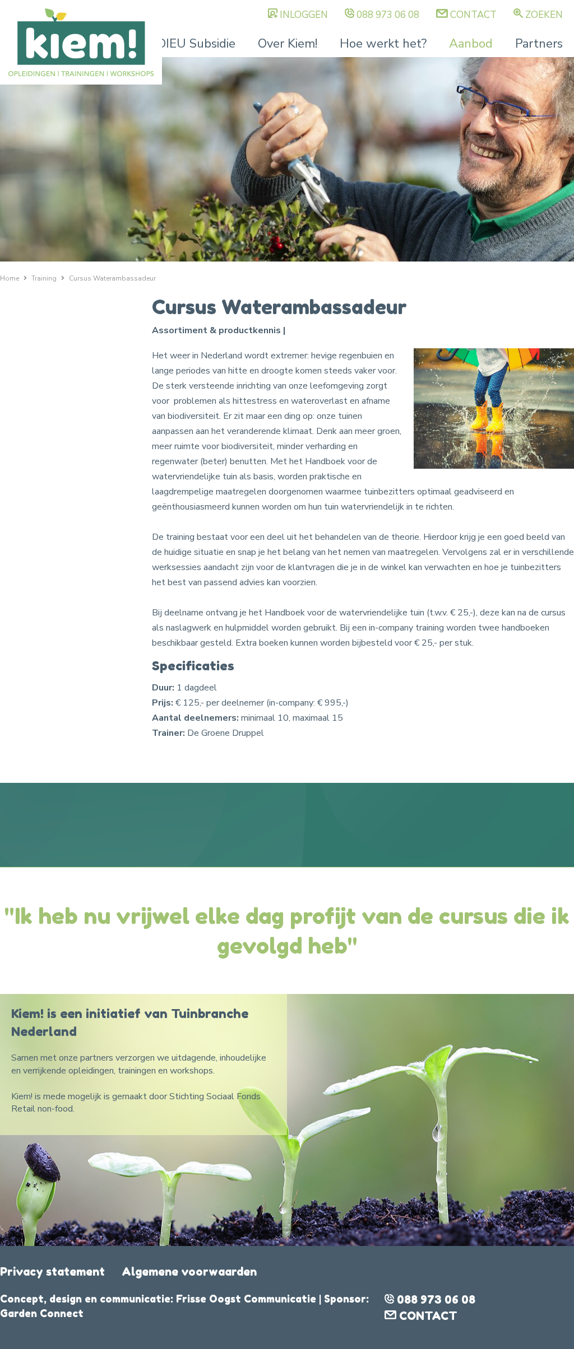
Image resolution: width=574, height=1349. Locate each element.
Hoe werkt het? (383, 43)
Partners (539, 43)
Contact (473, 14)
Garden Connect (42, 1313)
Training (44, 278)
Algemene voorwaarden (189, 1271)
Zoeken (544, 14)
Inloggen (304, 14)
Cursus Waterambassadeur (112, 278)
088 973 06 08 (388, 14)
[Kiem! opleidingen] (81, 42)
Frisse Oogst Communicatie (246, 1298)
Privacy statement (52, 1271)
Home (9, 278)
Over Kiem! (287, 43)
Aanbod (471, 43)
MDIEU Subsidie (190, 43)
